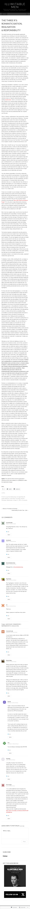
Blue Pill (23, 496)
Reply (9, 534)
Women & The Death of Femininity (9, 508)
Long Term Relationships (11, 496)
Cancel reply (22, 825)
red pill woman (8, 99)
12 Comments (24, 500)
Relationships (9, 500)
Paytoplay (15, 826)
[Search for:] (26, 14)
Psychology (18, 498)
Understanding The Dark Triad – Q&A (20, 510)
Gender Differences (6, 498)
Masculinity (12, 498)
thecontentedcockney (10, 562)
